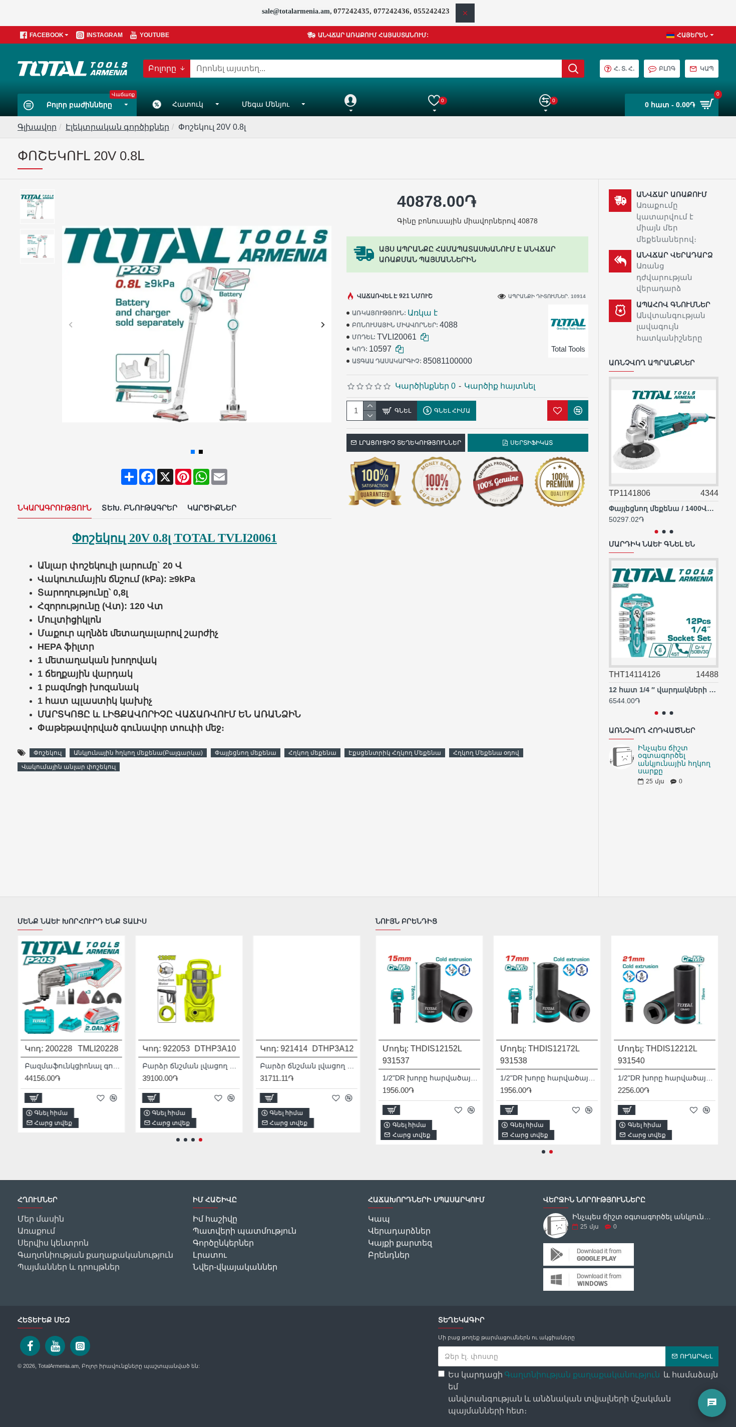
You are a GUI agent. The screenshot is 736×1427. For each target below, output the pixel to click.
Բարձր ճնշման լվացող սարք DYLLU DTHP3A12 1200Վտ (308, 1066)
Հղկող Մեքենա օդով (486, 752)
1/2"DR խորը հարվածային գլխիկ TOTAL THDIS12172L (549, 1078)
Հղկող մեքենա (312, 752)
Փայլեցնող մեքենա (245, 752)
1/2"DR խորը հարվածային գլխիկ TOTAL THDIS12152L (431, 1078)
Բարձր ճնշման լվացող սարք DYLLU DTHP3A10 (191, 1066)
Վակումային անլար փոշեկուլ (69, 766)
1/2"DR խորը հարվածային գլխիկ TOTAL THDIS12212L (666, 1078)
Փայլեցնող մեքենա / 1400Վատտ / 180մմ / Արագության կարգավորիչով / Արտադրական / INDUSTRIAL (663, 508)
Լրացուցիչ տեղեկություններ (410, 442)
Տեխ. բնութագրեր (139, 507)
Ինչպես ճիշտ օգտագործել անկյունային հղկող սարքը (674, 759)
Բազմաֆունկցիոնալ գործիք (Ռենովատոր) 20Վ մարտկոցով (73, 1066)
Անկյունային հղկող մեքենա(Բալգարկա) (138, 752)
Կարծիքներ (211, 507)
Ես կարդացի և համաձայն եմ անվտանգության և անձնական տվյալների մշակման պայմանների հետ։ (583, 1392)
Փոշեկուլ (48, 752)
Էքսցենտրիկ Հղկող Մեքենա (394, 752)
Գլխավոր (37, 127)
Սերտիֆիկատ (531, 442)
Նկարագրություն (55, 507)
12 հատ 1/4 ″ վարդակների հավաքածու (663, 690)
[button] (71, 324)
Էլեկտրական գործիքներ (117, 127)
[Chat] (712, 1403)
